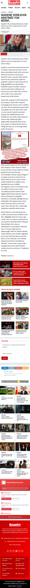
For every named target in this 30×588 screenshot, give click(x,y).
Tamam (19, 586)
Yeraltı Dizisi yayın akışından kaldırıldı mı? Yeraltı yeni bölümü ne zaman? (6, 437)
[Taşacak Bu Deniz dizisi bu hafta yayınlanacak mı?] (7, 446)
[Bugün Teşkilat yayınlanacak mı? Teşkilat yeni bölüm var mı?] (22, 409)
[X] (10, 551)
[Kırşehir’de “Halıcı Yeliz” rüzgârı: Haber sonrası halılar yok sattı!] (22, 325)
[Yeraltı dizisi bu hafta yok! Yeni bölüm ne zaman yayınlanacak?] (22, 446)
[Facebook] (7, 551)
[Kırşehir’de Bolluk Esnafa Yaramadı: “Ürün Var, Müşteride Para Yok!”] (7, 311)
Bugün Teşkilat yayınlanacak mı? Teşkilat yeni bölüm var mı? (22, 418)
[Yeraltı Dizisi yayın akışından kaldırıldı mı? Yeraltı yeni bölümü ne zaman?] (7, 428)
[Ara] (27, 3)
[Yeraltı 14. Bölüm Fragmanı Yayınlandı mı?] (7, 409)
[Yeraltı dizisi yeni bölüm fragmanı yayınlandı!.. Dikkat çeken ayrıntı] (22, 428)
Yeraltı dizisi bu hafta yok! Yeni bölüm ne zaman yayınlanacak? (22, 456)
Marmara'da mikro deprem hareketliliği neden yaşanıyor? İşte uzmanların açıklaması (7, 332)
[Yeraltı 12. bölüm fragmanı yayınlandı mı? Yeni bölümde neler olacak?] (22, 464)
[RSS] (22, 551)
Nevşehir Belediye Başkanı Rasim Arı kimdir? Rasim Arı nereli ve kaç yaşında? (22, 400)
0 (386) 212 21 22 (7, 498)
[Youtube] (16, 551)
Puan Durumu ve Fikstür (7, 569)
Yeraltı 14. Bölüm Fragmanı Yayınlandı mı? (7, 417)
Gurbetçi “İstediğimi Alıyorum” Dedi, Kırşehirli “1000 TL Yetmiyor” (22, 317)
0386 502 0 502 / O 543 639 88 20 (16, 541)
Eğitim (24, 7)
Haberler (3, 12)
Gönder (4, 358)
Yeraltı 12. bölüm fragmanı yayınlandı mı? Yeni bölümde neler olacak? (22, 473)
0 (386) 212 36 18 (7, 509)
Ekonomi (17, 7)
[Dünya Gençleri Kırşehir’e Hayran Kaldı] (22, 295)
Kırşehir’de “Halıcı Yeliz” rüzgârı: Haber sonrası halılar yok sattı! (21, 332)
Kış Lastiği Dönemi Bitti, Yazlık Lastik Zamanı (7, 472)
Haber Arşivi (21, 573)
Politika (10, 7)
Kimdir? (19, 396)
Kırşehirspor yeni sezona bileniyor (7, 398)
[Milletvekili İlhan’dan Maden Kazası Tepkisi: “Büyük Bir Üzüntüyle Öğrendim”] (7, 295)
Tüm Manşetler (21, 568)
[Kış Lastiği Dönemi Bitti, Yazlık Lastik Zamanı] (7, 464)
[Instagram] (13, 551)
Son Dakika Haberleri (6, 574)
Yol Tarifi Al (16, 498)
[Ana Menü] (2, 3)
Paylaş (4, 54)
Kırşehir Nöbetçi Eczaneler (7, 559)
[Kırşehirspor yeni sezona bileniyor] (7, 390)
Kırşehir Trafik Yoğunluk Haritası (20, 564)
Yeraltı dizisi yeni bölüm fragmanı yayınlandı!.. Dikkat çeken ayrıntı (22, 437)
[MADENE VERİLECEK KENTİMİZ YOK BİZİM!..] (15, 43)
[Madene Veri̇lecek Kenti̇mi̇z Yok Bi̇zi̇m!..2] (15, 147)
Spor (2, 396)
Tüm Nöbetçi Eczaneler (15, 517)
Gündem (3, 7)
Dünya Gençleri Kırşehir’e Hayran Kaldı (22, 301)
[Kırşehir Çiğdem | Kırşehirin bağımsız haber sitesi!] (14, 2)
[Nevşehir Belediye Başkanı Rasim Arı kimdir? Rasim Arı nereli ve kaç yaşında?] (22, 390)
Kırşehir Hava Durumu (20, 559)
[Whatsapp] (19, 551)
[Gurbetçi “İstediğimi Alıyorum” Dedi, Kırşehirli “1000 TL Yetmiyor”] (22, 311)
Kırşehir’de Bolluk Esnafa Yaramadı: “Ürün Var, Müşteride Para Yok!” (7, 317)
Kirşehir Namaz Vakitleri (7, 564)
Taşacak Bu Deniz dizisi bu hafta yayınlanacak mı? (6, 456)
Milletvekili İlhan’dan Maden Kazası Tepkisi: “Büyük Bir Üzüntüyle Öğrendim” (6, 302)
